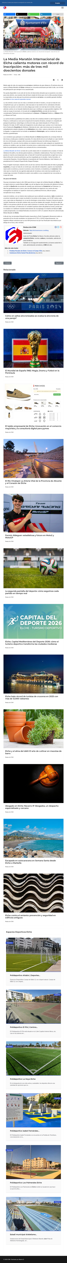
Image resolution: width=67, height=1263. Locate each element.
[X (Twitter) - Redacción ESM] (58, 227)
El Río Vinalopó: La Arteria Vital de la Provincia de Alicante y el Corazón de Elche (33, 482)
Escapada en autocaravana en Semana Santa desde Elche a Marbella (30, 861)
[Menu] (62, 7)
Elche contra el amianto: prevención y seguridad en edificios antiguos (30, 916)
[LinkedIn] (62, 79)
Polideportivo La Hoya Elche (23, 1079)
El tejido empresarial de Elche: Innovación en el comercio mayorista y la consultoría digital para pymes (33, 427)
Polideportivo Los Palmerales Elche (26, 1183)
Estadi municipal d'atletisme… (23, 1234)
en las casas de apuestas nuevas (20, 99)
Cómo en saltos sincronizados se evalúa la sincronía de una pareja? (32, 317)
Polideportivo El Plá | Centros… (24, 1027)
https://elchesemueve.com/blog (39, 230)
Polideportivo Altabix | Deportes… (25, 975)
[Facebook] (53, 79)
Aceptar (57, 3)
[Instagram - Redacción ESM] (61, 227)
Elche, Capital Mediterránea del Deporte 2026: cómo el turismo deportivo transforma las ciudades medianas (32, 642)
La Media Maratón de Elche (11, 151)
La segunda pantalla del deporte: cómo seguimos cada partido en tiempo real (32, 592)
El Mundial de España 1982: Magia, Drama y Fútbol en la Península (32, 371)
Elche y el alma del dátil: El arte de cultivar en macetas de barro (33, 752)
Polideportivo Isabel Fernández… (24, 1131)
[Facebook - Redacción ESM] (56, 227)
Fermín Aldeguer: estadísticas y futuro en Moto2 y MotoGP (29, 536)
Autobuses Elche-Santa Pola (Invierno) (22, 253)
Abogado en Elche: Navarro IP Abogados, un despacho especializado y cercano (32, 807)
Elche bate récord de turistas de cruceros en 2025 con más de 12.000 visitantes (31, 697)
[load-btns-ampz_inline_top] (58, 14)
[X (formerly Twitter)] (57, 79)
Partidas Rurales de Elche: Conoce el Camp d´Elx (26, 251)
